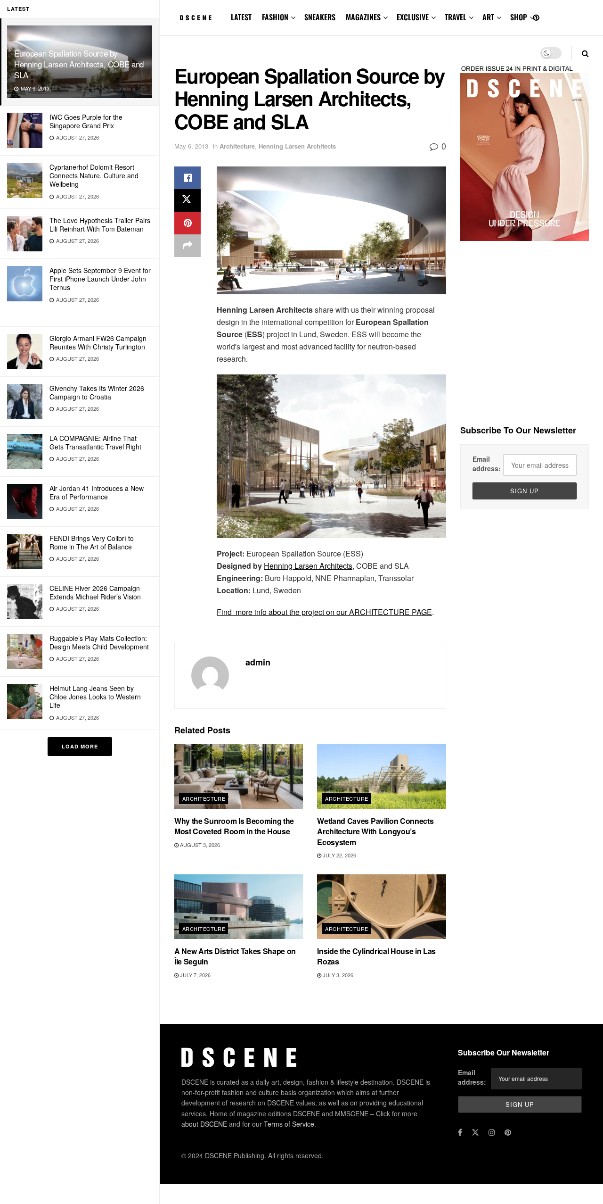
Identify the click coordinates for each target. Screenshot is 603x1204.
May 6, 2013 (191, 145)
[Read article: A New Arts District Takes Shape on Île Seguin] (238, 906)
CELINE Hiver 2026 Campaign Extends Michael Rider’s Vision (95, 592)
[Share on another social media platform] (187, 245)
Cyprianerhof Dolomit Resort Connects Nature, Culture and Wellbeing (94, 175)
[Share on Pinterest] (187, 223)
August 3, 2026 (199, 844)
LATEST (241, 17)
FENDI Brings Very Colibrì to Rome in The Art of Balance (91, 542)
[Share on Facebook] (187, 177)
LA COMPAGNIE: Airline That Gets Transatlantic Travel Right (95, 442)
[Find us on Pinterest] (536, 17)
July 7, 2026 (195, 975)
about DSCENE (204, 1124)
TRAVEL (455, 17)
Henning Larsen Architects (297, 145)
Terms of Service (289, 1124)
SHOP (518, 17)
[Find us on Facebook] (460, 1132)
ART (488, 17)
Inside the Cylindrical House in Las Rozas (376, 956)
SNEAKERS (319, 17)
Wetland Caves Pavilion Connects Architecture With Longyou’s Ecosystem (375, 831)
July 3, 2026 (337, 975)
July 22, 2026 (338, 855)
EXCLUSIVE (413, 17)
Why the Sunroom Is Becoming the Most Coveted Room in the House (234, 826)
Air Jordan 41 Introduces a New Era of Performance (96, 492)
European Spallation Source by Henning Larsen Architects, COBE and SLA (79, 64)
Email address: (487, 463)
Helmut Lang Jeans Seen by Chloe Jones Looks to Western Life (95, 696)
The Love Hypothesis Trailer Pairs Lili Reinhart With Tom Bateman (99, 224)
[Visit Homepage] (196, 18)
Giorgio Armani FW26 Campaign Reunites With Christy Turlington (98, 342)
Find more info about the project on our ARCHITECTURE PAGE (324, 611)
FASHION (275, 17)
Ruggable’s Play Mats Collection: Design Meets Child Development (99, 642)
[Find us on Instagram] (492, 1132)
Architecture (237, 145)
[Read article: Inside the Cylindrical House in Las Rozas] (381, 906)
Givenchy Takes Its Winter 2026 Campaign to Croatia (96, 392)
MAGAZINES (363, 17)
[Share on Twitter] (187, 200)
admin (257, 662)
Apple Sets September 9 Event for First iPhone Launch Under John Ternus (100, 279)
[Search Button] (585, 53)
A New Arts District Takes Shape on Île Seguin (235, 956)
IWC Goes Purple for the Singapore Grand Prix (85, 121)
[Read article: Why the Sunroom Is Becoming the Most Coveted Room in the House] (238, 776)
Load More (80, 746)
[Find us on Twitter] (475, 1132)
